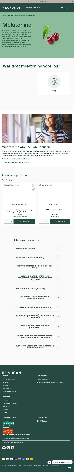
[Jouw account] (67, 7)
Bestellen (5, 382)
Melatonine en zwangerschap (30, 288)
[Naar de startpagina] (12, 7)
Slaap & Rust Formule (19, 204)
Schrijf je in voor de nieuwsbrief (13, 442)
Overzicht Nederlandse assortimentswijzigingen (51, 382)
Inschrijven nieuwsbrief (9, 391)
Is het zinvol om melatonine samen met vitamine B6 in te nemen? (35, 336)
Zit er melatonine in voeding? (30, 257)
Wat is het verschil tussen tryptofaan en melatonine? (35, 346)
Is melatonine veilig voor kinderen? (33, 307)
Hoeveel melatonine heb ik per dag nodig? (35, 266)
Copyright (6, 409)
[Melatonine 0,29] (54, 193)
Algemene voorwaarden (10, 403)
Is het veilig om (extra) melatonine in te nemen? (35, 316)
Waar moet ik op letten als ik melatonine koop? (34, 297)
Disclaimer (6, 406)
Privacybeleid (7, 400)
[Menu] (3, 7)
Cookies (5, 412)
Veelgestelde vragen (9, 379)
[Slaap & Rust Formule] (19, 193)
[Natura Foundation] (42, 421)
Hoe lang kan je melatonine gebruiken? (35, 326)
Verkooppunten (7, 388)
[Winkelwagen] (70, 7)
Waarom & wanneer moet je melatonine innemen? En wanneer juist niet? (35, 277)
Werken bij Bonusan (42, 379)
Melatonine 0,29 (54, 204)
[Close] (72, 1)
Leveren (5, 385)
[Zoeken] (54, 7)
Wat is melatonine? (25, 248)
